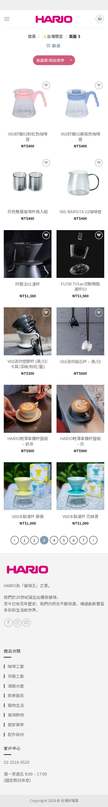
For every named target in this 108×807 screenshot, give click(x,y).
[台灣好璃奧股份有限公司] (54, 19)
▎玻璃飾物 (14, 715)
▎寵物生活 (14, 705)
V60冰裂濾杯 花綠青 (80, 516)
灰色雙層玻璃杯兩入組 (28, 211)
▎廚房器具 (14, 695)
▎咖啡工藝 (14, 666)
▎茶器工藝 (14, 676)
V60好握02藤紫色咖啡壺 (80, 136)
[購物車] (100, 19)
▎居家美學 (14, 724)
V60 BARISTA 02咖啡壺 (80, 211)
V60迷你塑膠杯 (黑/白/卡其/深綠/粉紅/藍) (28, 364)
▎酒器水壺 (14, 686)
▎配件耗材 (14, 734)
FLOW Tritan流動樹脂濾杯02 (80, 286)
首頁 (32, 36)
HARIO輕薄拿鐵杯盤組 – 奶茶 (27, 441)
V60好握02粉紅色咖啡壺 (27, 136)
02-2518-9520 (16, 762)
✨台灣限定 (52, 36)
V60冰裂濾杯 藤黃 (28, 516)
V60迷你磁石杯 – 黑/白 (80, 361)
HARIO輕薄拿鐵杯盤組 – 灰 (80, 441)
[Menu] (7, 19)
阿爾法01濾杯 (27, 284)
